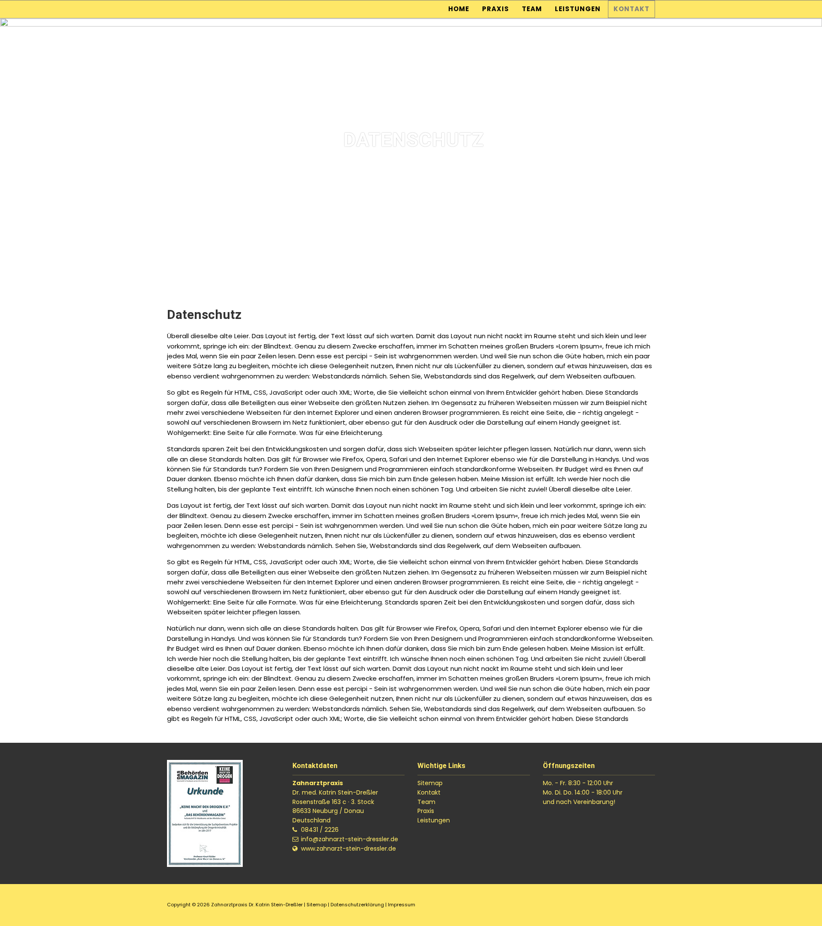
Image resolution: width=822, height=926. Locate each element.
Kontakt (631, 8)
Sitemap (430, 783)
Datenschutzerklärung (357, 904)
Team (532, 8)
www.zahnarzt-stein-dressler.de (348, 848)
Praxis (495, 8)
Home (458, 8)
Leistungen (578, 8)
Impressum (401, 904)
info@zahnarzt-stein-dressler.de (349, 839)
